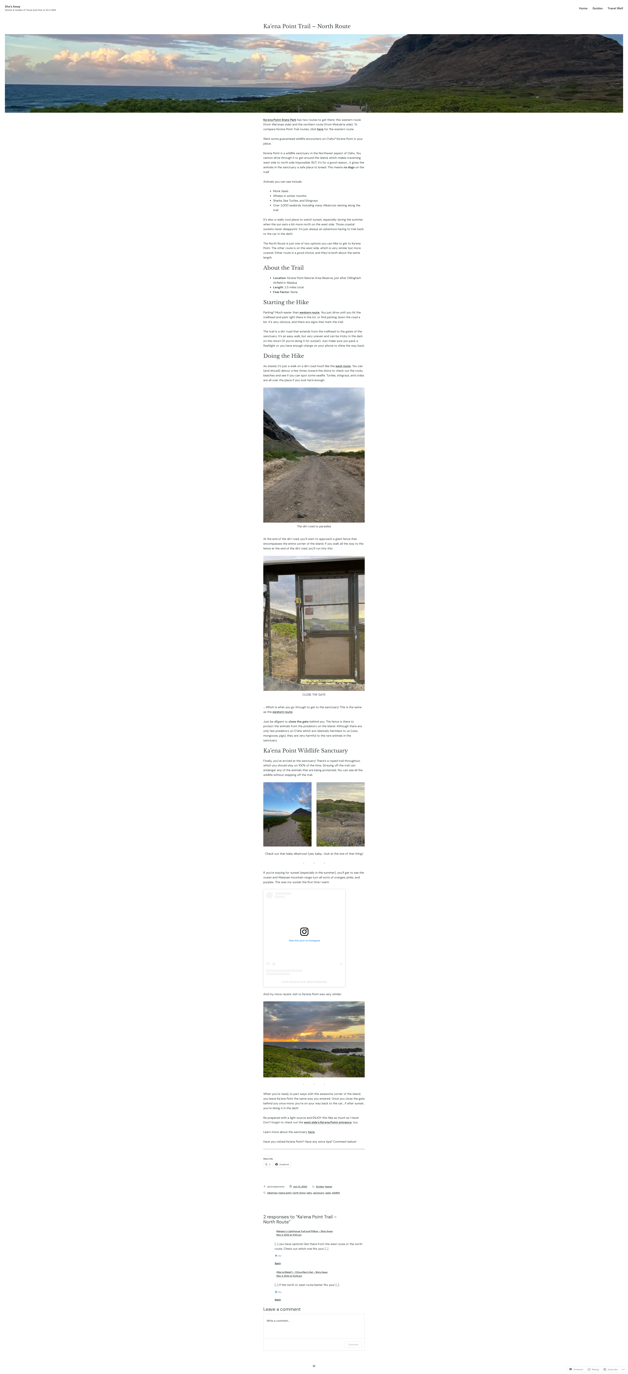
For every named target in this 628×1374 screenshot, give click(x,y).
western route (309, 312)
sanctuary (318, 1192)
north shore (299, 1192)
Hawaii (328, 1186)
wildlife (336, 1192)
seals (328, 1192)
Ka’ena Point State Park (279, 120)
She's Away (12, 7)
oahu (309, 1192)
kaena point (285, 1192)
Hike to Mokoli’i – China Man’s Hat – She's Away (302, 1272)
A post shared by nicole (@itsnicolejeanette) (304, 981)
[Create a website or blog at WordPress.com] (314, 1366)
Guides (320, 1186)
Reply (278, 1263)
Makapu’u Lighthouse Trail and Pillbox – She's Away (304, 1231)
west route (343, 366)
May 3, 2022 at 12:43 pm (289, 1275)
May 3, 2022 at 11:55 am (289, 1234)
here (320, 129)
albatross (272, 1192)
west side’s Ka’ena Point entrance (328, 1122)
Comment (353, 1344)
